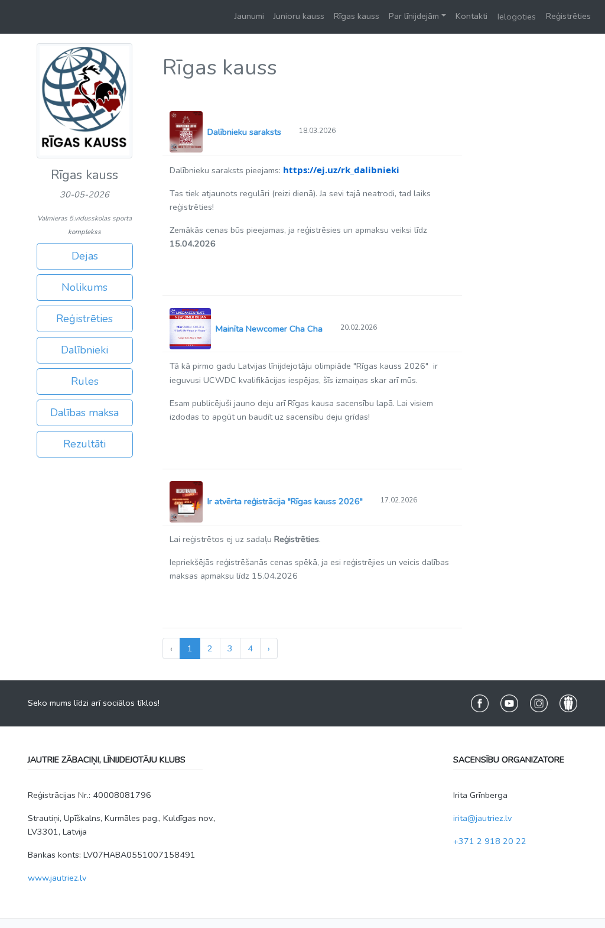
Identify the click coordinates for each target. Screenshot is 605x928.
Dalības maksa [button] (84, 412)
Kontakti (471, 16)
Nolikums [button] (84, 287)
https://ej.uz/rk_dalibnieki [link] (341, 170)
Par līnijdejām (414, 16)
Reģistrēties (568, 16)
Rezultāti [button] (84, 444)
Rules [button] (85, 381)
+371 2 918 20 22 (489, 841)
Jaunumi (249, 16)
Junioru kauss (299, 16)
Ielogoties (516, 16)
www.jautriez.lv (57, 878)
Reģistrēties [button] (84, 319)
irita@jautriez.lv (482, 818)
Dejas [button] (84, 256)
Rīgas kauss (356, 16)
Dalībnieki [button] (84, 350)
